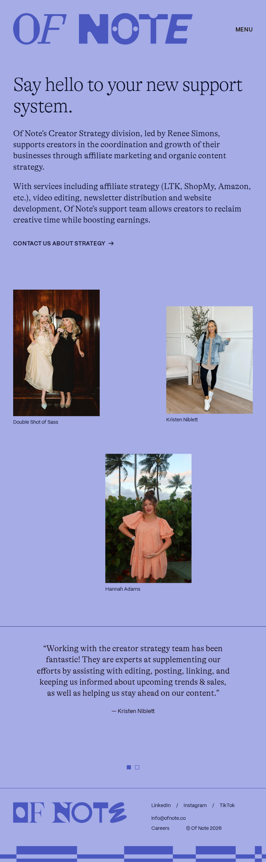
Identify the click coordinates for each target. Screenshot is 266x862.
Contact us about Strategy (59, 243)
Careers (160, 828)
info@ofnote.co (168, 818)
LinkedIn (161, 805)
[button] (129, 767)
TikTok (227, 805)
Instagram (195, 805)
